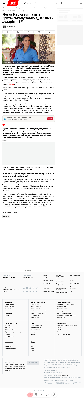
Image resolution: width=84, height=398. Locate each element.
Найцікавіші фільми (36, 325)
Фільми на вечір (35, 329)
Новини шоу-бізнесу (15, 8)
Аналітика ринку (9, 344)
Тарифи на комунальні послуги (13, 332)
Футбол (33, 346)
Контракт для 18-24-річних (64, 311)
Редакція (45, 278)
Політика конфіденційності (60, 276)
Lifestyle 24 (5, 8)
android (48, 382)
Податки (7, 334)
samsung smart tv (76, 382)
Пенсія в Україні (9, 336)
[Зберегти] (50, 32)
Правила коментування (62, 292)
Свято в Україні (32, 3)
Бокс (32, 344)
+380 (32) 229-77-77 (53, 374)
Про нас (45, 275)
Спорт (33, 342)
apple (58, 382)
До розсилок (33, 362)
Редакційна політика (48, 280)
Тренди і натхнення (10, 348)
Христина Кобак (12, 26)
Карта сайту (73, 288)
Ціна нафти (8, 325)
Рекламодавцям (47, 288)
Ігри (71, 291)
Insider (11, 84)
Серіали (33, 334)
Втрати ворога (35, 317)
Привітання (43, 3)
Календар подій (53, 3)
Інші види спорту (35, 353)
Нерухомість (9, 342)
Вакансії (72, 280)
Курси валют (8, 327)
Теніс (32, 348)
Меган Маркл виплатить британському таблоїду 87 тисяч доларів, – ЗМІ (38, 8)
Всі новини (8, 302)
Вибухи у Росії (35, 315)
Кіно (32, 323)
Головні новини (9, 304)
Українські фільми (36, 327)
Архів (71, 286)
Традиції (23, 3)
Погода (7, 315)
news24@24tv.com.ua (9, 278)
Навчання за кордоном (63, 334)
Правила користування (48, 291)
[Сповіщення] (81, 3)
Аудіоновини (8, 313)
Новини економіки (11, 323)
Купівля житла (9, 346)
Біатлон (33, 350)
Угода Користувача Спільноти (61, 289)
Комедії (33, 332)
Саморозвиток (61, 332)
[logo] (13, 3)
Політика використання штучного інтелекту (61, 280)
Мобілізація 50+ (61, 306)
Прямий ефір (8, 308)
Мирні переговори (36, 308)
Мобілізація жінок (62, 308)
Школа (59, 327)
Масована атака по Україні (38, 313)
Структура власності (75, 283)
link (23, 288)
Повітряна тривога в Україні (38, 311)
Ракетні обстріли (35, 304)
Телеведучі (45, 286)
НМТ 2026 (59, 329)
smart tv (66, 382)
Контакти (72, 278)
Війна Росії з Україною (38, 302)
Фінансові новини (10, 329)
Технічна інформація (75, 275)
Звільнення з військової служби (65, 304)
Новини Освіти (61, 323)
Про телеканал (46, 283)
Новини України (9, 306)
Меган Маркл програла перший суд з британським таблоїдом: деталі (28, 89)
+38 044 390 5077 (28, 278)
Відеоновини (8, 311)
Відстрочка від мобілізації (64, 313)
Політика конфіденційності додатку (60, 285)
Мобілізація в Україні (64, 302)
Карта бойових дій (36, 306)
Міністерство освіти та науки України (67, 325)
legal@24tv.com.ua (63, 375)
